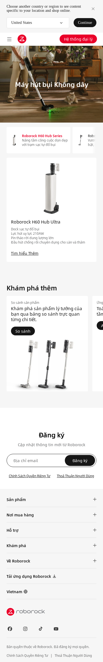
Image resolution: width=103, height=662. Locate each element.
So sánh (22, 331)
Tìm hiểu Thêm (24, 253)
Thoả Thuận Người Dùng (75, 476)
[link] (17, 591)
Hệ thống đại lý (78, 39)
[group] (47, 343)
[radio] (38, 140)
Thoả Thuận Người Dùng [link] (73, 655)
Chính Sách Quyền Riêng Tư (29, 476)
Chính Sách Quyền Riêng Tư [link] (28, 655)
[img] (51, 612)
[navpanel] (51, 210)
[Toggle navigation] (9, 39)
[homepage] (22, 39)
